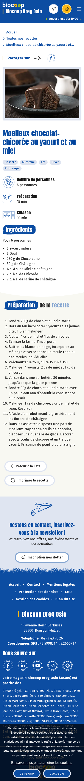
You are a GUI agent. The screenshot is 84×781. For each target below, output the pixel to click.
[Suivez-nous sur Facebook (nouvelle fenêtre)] (8, 665)
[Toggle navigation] (79, 10)
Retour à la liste (28, 466)
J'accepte (57, 773)
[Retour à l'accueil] (13, 5)
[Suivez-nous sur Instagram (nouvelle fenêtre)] (52, 665)
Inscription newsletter (45, 557)
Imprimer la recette (32, 480)
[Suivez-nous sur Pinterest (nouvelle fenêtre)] (67, 665)
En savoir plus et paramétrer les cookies (41, 762)
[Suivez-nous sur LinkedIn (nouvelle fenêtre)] (22, 665)
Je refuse (27, 773)
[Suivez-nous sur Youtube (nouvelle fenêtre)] (37, 665)
